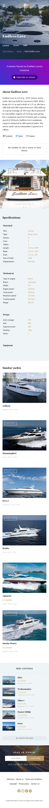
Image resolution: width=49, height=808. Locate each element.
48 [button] (30, 203)
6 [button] (9, 200)
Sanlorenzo (21, 706)
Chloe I (21, 700)
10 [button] (14, 200)
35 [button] (45, 200)
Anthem (6, 405)
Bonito (6, 548)
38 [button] (18, 203)
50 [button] (33, 203)
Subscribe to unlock (25, 77)
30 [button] (39, 200)
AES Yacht (20, 718)
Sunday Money (10, 643)
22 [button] (29, 200)
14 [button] (19, 200)
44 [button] (25, 203)
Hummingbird (9, 453)
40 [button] (20, 203)
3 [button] (5, 200)
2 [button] (4, 200)
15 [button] (20, 200)
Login (43, 6)
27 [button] (35, 200)
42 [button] (23, 203)
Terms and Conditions (33, 779)
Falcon (4, 552)
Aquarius (7, 595)
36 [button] (15, 203)
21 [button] (28, 200)
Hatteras (5, 409)
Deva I (6, 500)
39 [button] (19, 203)
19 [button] (25, 200)
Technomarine (24, 689)
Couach (5, 457)
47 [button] (29, 203)
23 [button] (30, 200)
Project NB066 (24, 712)
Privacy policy (24, 784)
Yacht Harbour (25, 6)
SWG (20, 677)
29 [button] (38, 200)
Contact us (35, 784)
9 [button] (13, 200)
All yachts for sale (24, 738)
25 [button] (33, 200)
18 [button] (24, 200)
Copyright (13, 784)
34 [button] (44, 200)
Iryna (20, 723)
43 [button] (24, 203)
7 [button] (10, 200)
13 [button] (18, 200)
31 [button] (40, 200)
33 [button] (43, 200)
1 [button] (3, 200)
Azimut (5, 604)
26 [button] (34, 200)
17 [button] (23, 200)
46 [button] (28, 203)
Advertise (10, 779)
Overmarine (6, 505)
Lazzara (6, 45)
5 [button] (8, 200)
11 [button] (15, 200)
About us (19, 779)
